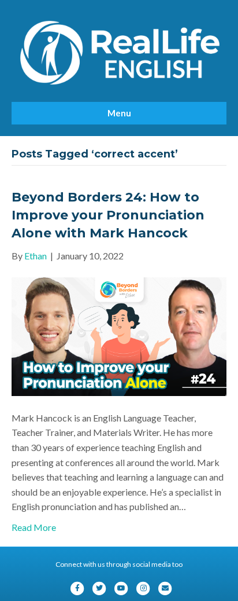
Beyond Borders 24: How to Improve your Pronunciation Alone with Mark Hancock (108, 215)
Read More (34, 527)
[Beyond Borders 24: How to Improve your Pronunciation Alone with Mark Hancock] (119, 335)
